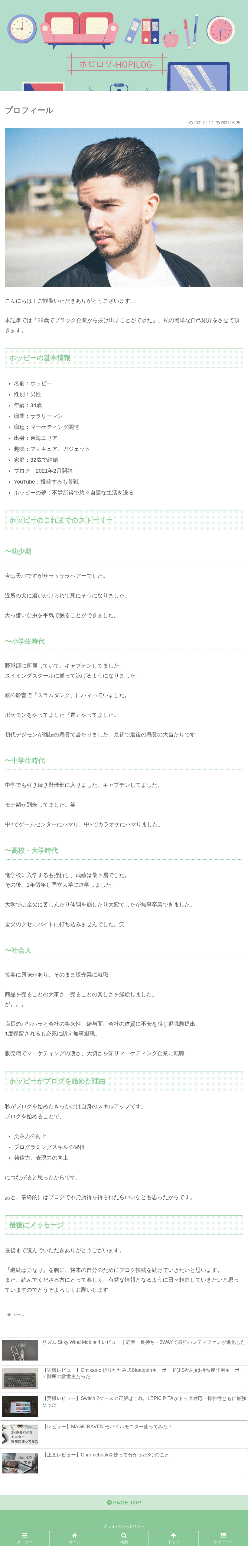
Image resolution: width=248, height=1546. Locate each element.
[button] (229, 1067)
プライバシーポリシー (124, 1526)
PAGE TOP (126, 1503)
